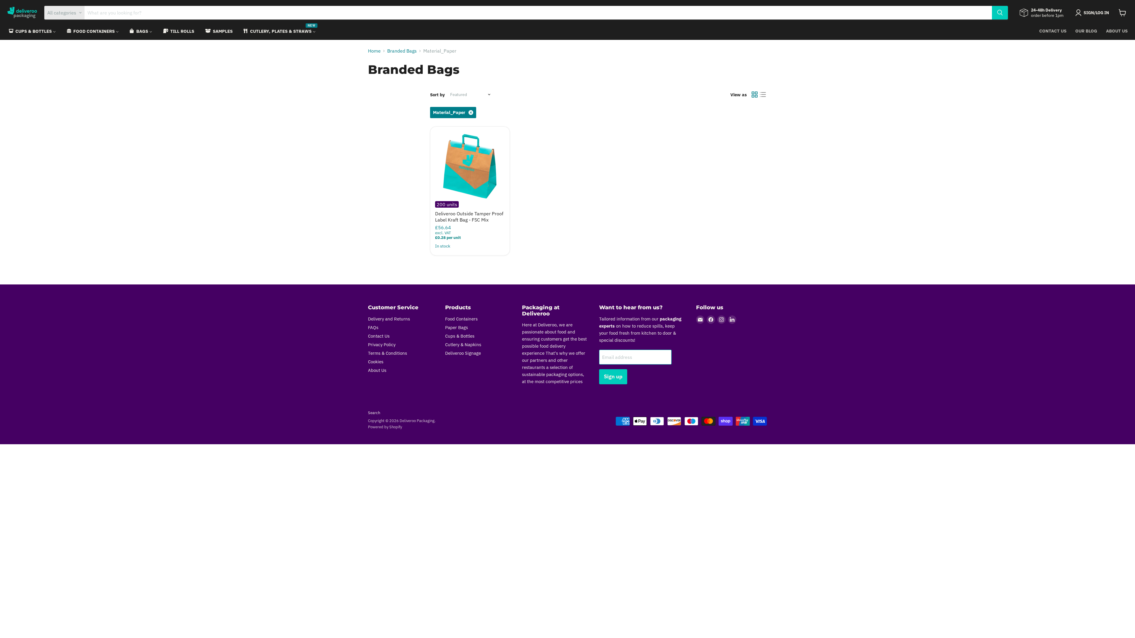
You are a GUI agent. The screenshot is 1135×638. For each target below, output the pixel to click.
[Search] (1000, 12)
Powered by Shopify (385, 426)
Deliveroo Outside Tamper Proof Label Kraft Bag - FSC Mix (469, 217)
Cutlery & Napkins (463, 344)
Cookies (375, 361)
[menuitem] (32, 31)
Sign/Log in (1096, 12)
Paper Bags (456, 327)
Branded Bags (402, 50)
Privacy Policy (381, 344)
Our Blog (1086, 31)
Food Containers (461, 319)
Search (374, 412)
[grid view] (754, 94)
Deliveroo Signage (463, 353)
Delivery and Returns (389, 319)
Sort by (437, 94)
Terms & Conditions (387, 353)
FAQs (373, 327)
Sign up (613, 376)
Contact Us (1052, 31)
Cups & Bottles (459, 336)
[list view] (763, 94)
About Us (1117, 31)
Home (374, 50)
